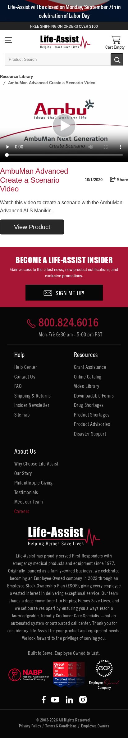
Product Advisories (92, 424)
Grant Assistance (90, 367)
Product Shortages (92, 414)
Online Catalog (88, 376)
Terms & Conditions (61, 725)
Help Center (25, 367)
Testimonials (26, 492)
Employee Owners (95, 725)
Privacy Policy (30, 725)
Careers (22, 511)
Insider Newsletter (32, 405)
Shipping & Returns (32, 395)
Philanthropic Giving (33, 482)
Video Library (86, 386)
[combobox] (64, 59)
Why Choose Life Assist (36, 463)
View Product (32, 227)
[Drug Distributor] (28, 675)
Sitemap (22, 414)
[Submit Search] (110, 59)
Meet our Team (28, 501)
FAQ (18, 386)
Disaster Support (90, 433)
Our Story (23, 473)
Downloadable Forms (94, 395)
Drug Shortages (89, 405)
